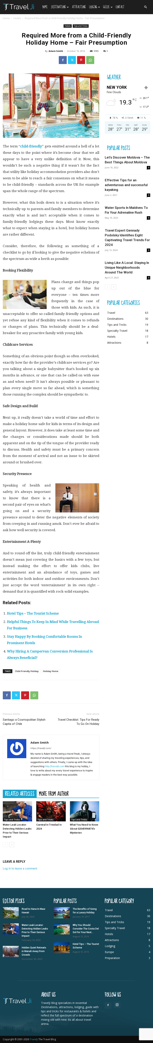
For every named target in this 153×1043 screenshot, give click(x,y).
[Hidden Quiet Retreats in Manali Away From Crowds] (11, 951)
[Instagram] (117, 1005)
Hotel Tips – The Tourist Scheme (33, 613)
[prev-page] (5, 844)
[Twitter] (72, 60)
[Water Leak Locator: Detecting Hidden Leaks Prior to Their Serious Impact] (17, 811)
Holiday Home (50, 671)
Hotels (17, 18)
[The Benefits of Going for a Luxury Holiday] (62, 912)
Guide (106, 7)
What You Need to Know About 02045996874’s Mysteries (84, 828)
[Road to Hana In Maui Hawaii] (11, 912)
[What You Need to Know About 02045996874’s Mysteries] (84, 811)
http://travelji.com (54, 766)
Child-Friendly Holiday (27, 671)
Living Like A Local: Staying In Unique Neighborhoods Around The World (127, 267)
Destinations (58, 7)
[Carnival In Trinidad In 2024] (51, 811)
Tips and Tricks (80, 26)
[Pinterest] (81, 60)
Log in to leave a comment (20, 868)
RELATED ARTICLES (19, 794)
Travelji (34, 1039)
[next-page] (11, 844)
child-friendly (31, 146)
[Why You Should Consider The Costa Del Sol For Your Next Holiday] (62, 928)
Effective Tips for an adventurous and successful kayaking (126, 185)
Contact (120, 7)
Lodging (93, 7)
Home (45, 7)
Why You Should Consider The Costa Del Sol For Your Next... (86, 929)
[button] (145, 7)
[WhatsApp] (90, 60)
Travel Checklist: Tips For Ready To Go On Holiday (78, 722)
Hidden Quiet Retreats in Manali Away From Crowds (34, 951)
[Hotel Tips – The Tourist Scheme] (62, 947)
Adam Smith (56, 50)
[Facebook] (63, 60)
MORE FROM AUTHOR (54, 794)
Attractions (79, 7)
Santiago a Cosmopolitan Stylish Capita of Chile (24, 722)
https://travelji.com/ (40, 748)
